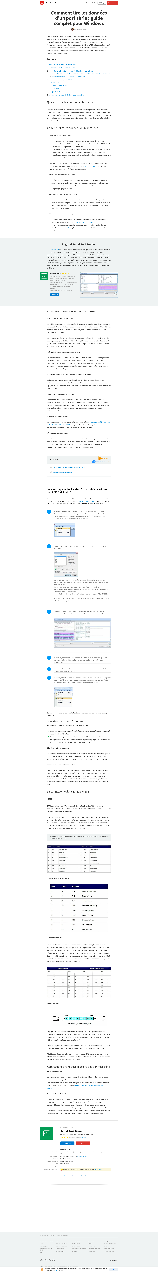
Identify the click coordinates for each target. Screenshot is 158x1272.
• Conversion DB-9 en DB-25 (59, 86)
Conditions (106, 1246)
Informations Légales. (73, 1266)
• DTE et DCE (54, 83)
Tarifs (93, 3)
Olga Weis (77, 29)
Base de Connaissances (61, 1243)
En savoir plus (98, 1169)
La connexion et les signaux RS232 (60, 80)
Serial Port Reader (76, 1243)
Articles (52, 1235)
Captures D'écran (60, 1251)
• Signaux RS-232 (55, 92)
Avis (41, 1252)
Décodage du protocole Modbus (62, 472)
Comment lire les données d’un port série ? (63, 68)
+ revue (83, 1137)
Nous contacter (91, 1246)
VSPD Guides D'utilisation (61, 1246)
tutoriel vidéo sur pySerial (84, 222)
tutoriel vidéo (65, 228)
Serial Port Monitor (91, 166)
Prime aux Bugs (91, 1251)
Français (114, 1260)
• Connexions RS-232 (57, 89)
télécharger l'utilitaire (86, 501)
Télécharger (102, 3)
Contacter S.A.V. (112, 3)
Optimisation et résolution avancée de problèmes (68, 77)
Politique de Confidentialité (110, 1243)
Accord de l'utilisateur (109, 1248)
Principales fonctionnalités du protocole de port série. (69, 467)
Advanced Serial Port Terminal (79, 1248)
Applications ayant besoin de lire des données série (66, 95)
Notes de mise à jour (82, 1156)
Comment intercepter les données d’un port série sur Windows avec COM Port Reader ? (81, 74)
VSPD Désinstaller (60, 1248)
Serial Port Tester (76, 1246)
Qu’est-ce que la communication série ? (62, 64)
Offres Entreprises (44, 1246)
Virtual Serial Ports (44, 1235)
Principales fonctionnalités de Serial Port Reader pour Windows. (71, 71)
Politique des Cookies (109, 1251)
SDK (87, 3)
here (57, 1270)
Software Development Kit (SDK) (46, 1249)
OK (113, 1269)
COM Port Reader (53, 250)
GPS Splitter (74, 1251)
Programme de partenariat (94, 1248)
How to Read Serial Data (62, 1235)
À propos (90, 1243)
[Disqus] (79, 1209)
